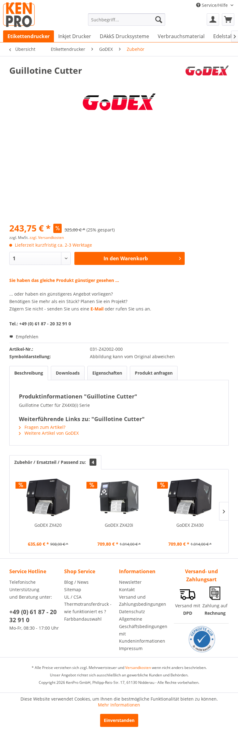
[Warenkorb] (228, 19)
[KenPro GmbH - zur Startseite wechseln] (19, 14)
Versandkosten (138, 667)
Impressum (131, 648)
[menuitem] (126, 19)
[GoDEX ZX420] (48, 497)
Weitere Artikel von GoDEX (51, 433)
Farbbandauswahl (83, 619)
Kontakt (127, 589)
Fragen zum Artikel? (44, 427)
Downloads (68, 373)
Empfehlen (26, 337)
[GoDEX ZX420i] (119, 497)
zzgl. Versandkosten (46, 237)
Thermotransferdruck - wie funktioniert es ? (88, 607)
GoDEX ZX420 (48, 525)
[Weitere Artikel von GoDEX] (207, 76)
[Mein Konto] (213, 19)
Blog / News (76, 582)
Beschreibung (28, 373)
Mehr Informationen (119, 705)
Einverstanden (119, 720)
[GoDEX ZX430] (189, 497)
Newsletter (130, 582)
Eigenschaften (107, 373)
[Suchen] (158, 19)
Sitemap (72, 589)
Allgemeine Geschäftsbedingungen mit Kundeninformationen (143, 630)
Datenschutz (132, 611)
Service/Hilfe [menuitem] (215, 5)
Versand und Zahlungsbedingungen (142, 600)
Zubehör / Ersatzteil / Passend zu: (54, 462)
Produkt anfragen (154, 373)
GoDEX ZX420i (119, 525)
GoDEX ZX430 (190, 525)
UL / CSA (73, 597)
